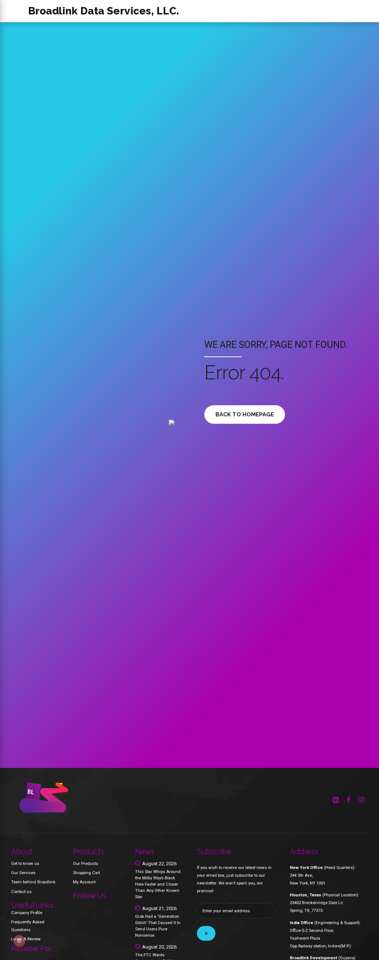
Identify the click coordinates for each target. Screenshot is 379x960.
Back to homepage (244, 414)
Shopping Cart (86, 872)
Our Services (23, 872)
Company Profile (26, 912)
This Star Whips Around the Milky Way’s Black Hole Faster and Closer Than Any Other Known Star (158, 884)
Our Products (85, 863)
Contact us (21, 891)
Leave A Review (26, 938)
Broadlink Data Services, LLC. (103, 11)
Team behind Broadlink (33, 882)
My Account (84, 882)
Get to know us (25, 863)
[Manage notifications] (19, 941)
